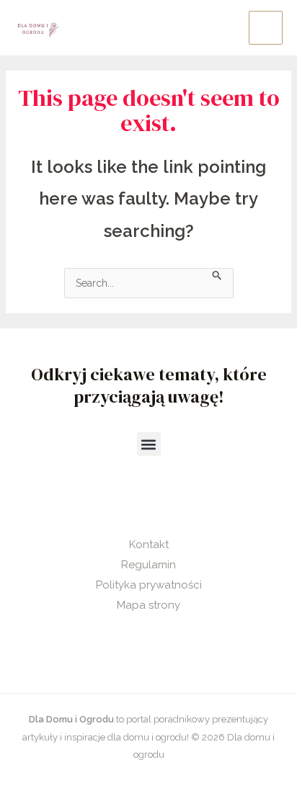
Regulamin (148, 564)
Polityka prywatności (149, 584)
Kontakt (149, 544)
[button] (149, 444)
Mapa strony (148, 605)
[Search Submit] (217, 274)
